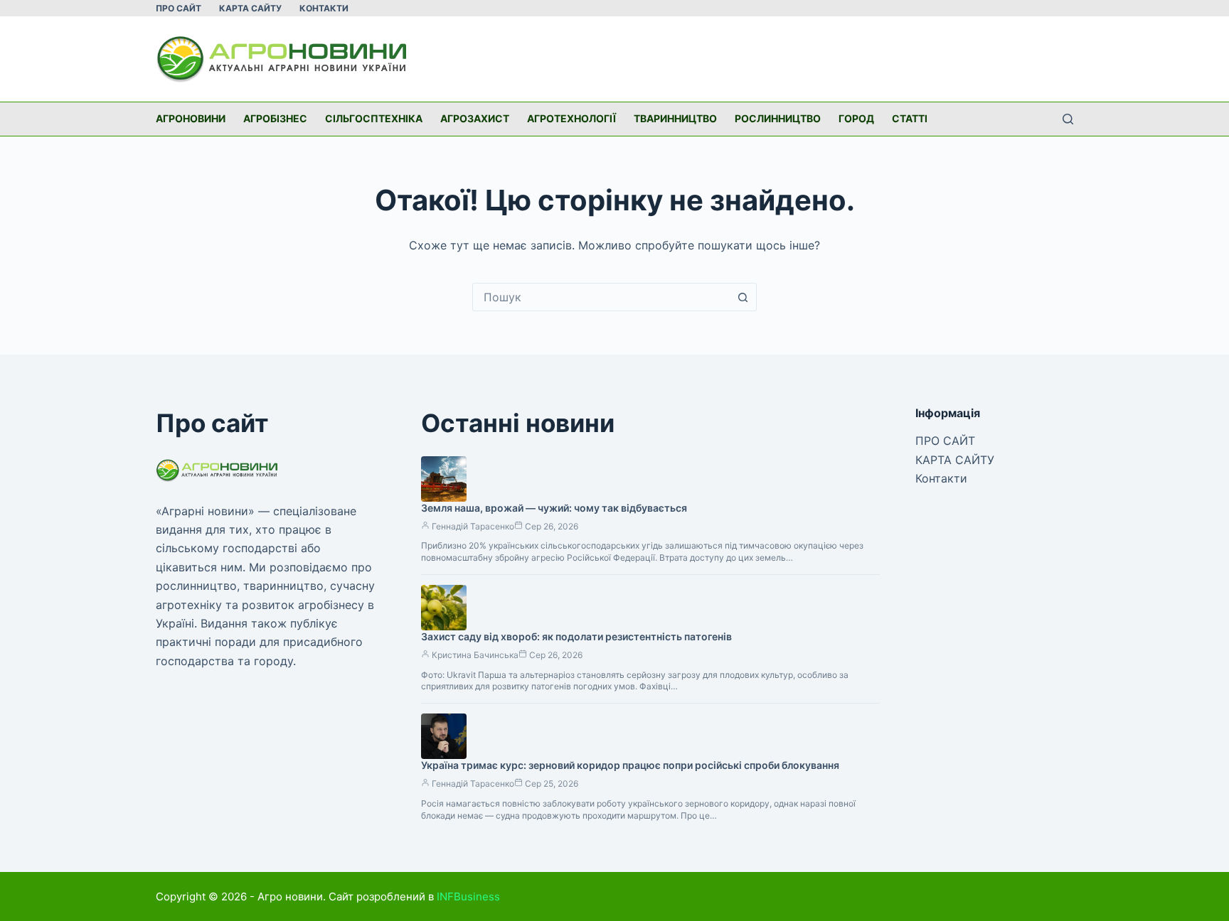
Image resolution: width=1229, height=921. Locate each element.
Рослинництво (778, 118)
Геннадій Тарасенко (473, 526)
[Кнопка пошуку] (742, 297)
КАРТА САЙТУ (250, 8)
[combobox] (601, 297)
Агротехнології (571, 118)
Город (856, 118)
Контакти (324, 8)
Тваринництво (675, 118)
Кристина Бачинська (475, 655)
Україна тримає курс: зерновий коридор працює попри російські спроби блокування (630, 765)
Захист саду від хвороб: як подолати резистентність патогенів (576, 636)
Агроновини (190, 118)
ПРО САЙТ (178, 8)
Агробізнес (275, 118)
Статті (909, 118)
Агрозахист (474, 118)
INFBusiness (468, 896)
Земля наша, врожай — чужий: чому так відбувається (554, 508)
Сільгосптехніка (373, 118)
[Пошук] (1068, 119)
